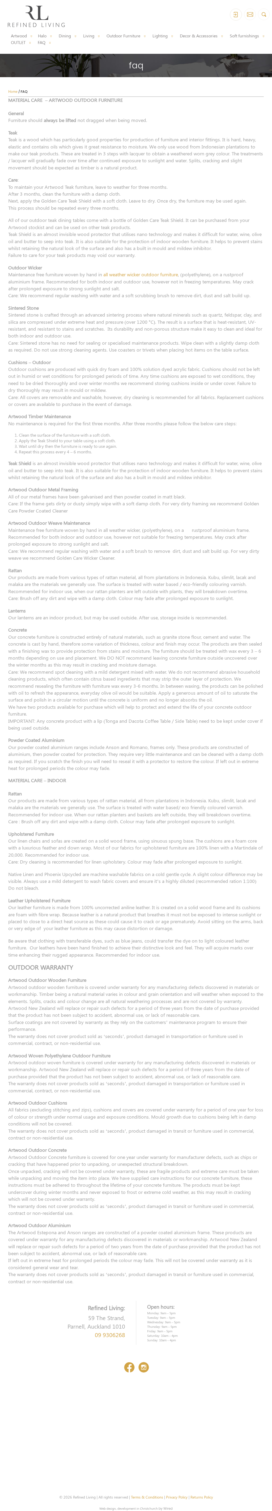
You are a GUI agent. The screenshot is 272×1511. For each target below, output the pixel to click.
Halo (42, 35)
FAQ (41, 42)
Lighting (160, 35)
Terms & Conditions (147, 1497)
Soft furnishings (244, 35)
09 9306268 (110, 1334)
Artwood (19, 35)
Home (13, 91)
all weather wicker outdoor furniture (140, 274)
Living (88, 35)
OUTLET (18, 42)
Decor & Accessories (199, 35)
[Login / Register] (236, 14)
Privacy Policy (177, 1497)
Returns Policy (201, 1497)
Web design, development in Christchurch (128, 1508)
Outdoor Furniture (123, 35)
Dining (65, 35)
